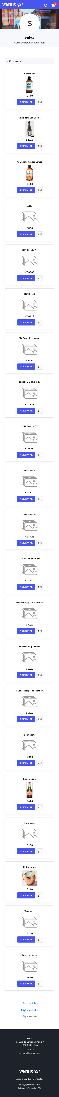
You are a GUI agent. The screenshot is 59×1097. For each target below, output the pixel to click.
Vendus (36, 1085)
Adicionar (26, 102)
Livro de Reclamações (29, 1053)
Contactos (38, 1078)
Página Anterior (29, 1010)
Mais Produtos (30, 1002)
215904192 (29, 1049)
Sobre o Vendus (23, 1078)
